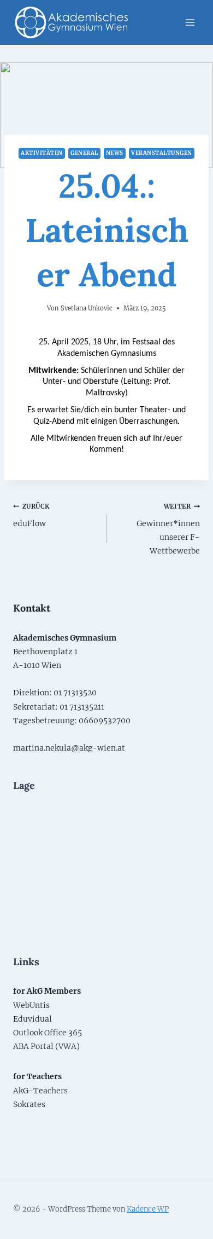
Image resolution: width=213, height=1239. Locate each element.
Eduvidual (32, 1019)
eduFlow (31, 515)
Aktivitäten (41, 153)
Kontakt (31, 608)
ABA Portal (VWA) (46, 1046)
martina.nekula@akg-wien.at (69, 748)
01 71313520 (75, 693)
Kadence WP (148, 1209)
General (84, 153)
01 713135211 (82, 707)
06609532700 (105, 720)
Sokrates (29, 1104)
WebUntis (31, 1005)
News (114, 153)
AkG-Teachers (40, 1091)
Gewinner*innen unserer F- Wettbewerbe (168, 529)
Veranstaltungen (161, 153)
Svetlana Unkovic (87, 308)
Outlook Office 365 (47, 1033)
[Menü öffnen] (190, 22)
